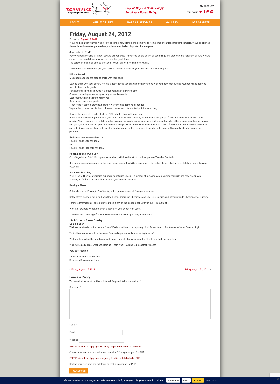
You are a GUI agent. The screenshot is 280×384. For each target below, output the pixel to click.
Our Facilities (103, 22)
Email (73, 332)
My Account (207, 6)
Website (73, 339)
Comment (75, 287)
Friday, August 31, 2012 (197, 269)
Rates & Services (139, 22)
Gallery (172, 22)
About (74, 22)
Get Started (201, 22)
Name (73, 324)
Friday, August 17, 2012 (83, 269)
